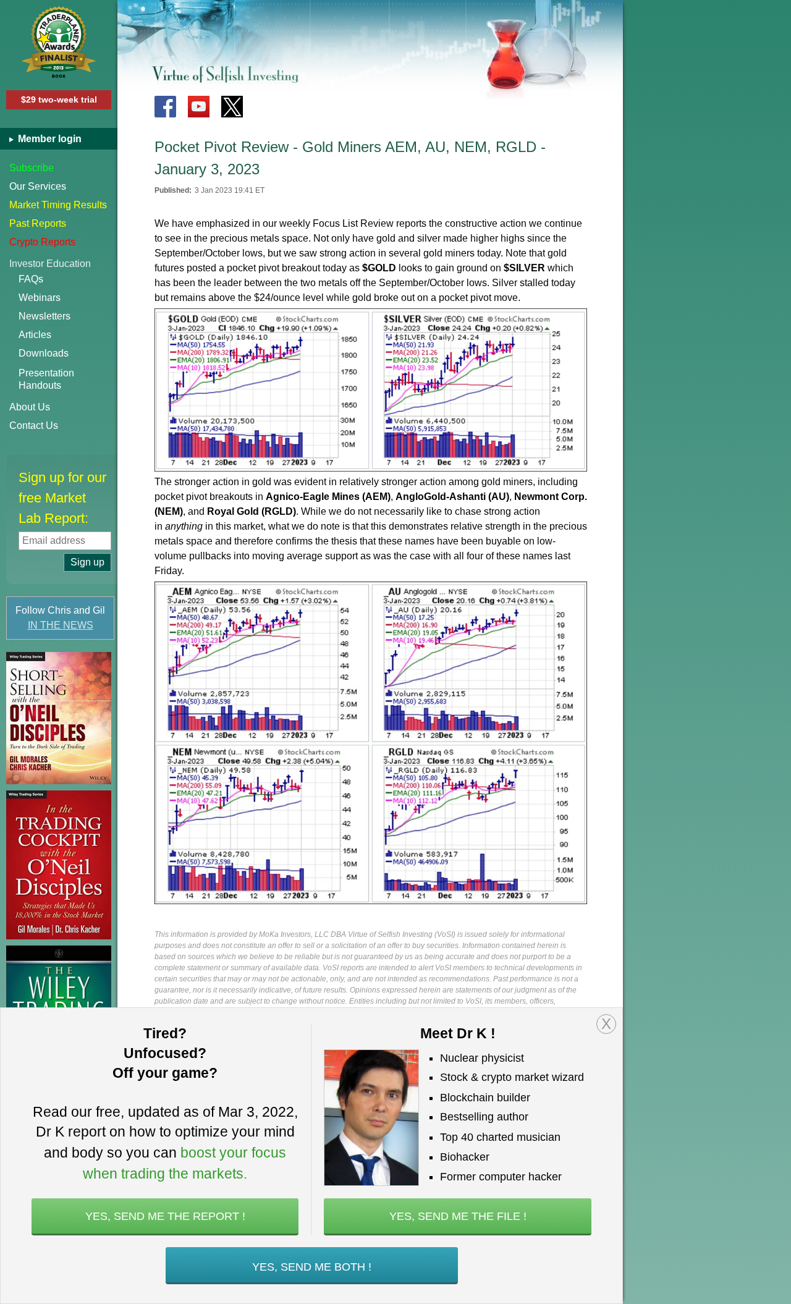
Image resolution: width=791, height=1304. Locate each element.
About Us (29, 407)
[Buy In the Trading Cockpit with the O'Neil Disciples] (58, 864)
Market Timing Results (58, 205)
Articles (35, 334)
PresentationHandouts (46, 379)
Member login (48, 138)
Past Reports (37, 223)
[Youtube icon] (198, 106)
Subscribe (31, 168)
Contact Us (33, 425)
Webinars (40, 297)
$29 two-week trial (59, 99)
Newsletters (44, 316)
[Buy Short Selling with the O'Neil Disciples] (58, 718)
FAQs (31, 279)
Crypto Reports (42, 242)
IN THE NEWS (60, 625)
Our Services (37, 186)
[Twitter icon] (232, 106)
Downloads (44, 353)
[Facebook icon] (165, 106)
